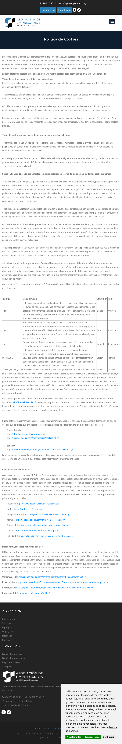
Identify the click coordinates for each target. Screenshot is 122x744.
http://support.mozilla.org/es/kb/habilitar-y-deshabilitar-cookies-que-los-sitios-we (54, 588)
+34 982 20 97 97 (35, 697)
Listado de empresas (12, 654)
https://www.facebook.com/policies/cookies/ (38, 504)
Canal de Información (54, 737)
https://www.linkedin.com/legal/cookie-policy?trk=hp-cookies (44, 536)
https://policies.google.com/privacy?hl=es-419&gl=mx (41, 520)
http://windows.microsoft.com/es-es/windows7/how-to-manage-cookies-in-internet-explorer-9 (63, 582)
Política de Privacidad (24, 402)
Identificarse (64, 10)
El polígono (7, 627)
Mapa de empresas (11, 662)
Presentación (8, 619)
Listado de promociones (13, 658)
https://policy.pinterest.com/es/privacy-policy (37, 530)
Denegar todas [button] (92, 737)
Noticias (6, 640)
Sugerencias (48, 10)
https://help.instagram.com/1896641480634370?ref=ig (43, 514)
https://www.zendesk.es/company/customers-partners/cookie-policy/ (40, 449)
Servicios (6, 623)
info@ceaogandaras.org (74, 3)
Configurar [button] (108, 737)
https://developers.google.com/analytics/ (26, 434)
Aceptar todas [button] (74, 737)
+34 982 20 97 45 (12, 697)
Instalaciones (8, 636)
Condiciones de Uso (55, 733)
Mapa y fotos (8, 631)
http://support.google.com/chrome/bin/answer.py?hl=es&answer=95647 (51, 577)
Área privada (8, 666)
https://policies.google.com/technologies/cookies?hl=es (33, 438)
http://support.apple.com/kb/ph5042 (32, 593)
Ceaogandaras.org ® (47, 728)
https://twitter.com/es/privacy (28, 509)
